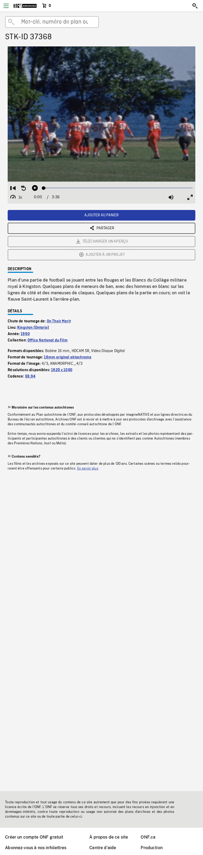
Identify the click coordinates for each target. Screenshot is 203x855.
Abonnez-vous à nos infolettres (35, 847)
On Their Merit (59, 321)
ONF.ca (148, 837)
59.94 (30, 376)
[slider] (118, 187)
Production (152, 847)
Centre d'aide (102, 847)
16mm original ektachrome (67, 357)
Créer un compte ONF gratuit (34, 837)
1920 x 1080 (61, 370)
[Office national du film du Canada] (25, 6)
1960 (25, 334)
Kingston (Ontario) (33, 328)
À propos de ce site (108, 837)
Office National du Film (47, 340)
